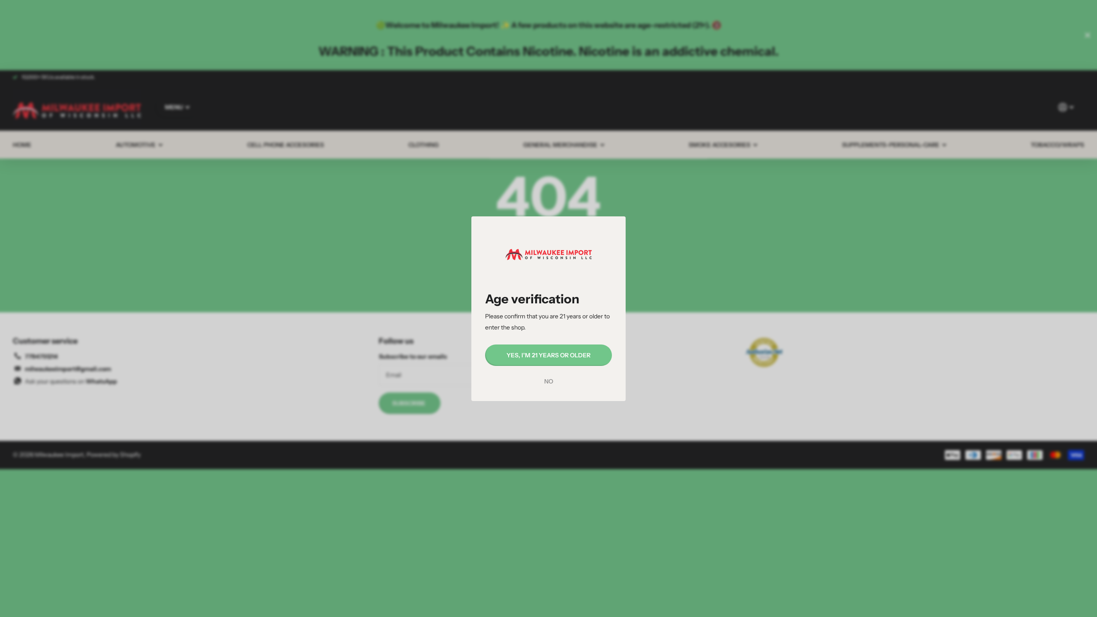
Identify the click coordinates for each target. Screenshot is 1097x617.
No (548, 381)
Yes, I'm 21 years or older (548, 355)
